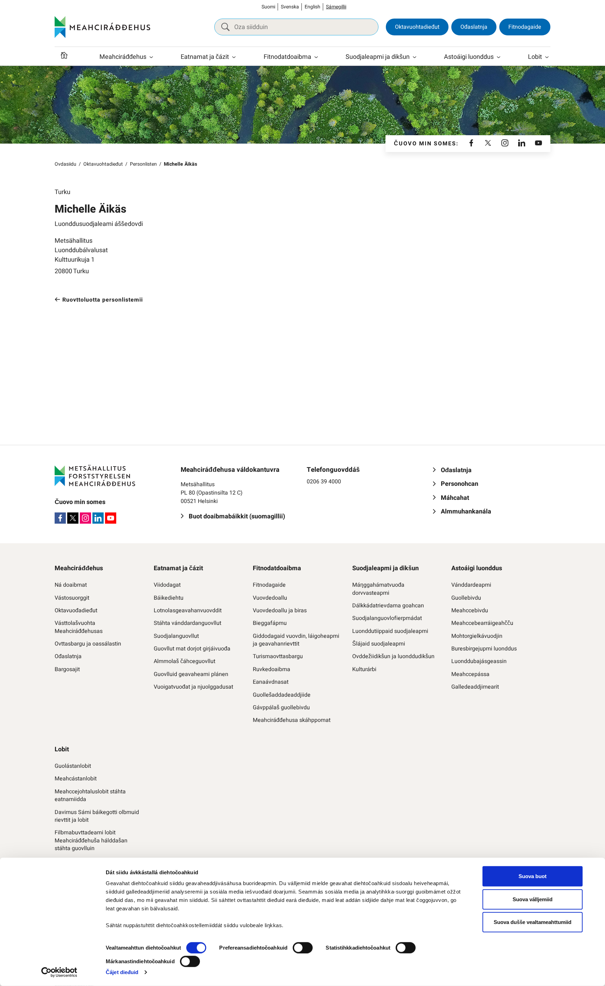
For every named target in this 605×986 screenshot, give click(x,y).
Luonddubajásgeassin (479, 661)
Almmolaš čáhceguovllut (184, 661)
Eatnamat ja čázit (205, 57)
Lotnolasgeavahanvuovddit (188, 610)
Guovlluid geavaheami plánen (191, 674)
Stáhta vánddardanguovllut (187, 623)
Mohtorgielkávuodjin (476, 636)
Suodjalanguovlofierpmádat (387, 618)
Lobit (535, 57)
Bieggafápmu (270, 623)
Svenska (290, 7)
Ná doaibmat (71, 585)
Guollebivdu (466, 598)
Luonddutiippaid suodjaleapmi (390, 631)
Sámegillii (336, 7)
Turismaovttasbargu (278, 656)
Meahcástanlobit (76, 778)
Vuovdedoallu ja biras (280, 610)
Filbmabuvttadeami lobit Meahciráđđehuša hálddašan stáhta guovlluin (91, 840)
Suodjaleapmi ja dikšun (378, 57)
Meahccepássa (470, 674)
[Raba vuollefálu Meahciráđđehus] (151, 57)
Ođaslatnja (473, 27)
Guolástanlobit (73, 766)
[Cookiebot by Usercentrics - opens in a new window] (59, 972)
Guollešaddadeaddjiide (282, 695)
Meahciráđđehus (122, 57)
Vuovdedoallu (270, 598)
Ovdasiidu (65, 164)
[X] (488, 143)
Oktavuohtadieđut (417, 27)
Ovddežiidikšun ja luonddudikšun (393, 656)
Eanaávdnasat (270, 682)
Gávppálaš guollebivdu (281, 707)
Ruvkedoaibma (271, 669)
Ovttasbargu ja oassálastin (88, 644)
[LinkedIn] (521, 143)
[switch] (303, 947)
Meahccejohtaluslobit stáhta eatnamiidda (90, 796)
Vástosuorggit (72, 598)
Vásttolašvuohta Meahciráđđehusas (79, 627)
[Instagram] (504, 143)
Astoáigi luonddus (469, 57)
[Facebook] (471, 143)
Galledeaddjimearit (475, 687)
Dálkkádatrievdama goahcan (388, 605)
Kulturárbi (364, 669)
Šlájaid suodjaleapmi (378, 644)
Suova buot (533, 876)
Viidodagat (167, 585)
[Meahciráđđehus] (102, 27)
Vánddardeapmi (471, 585)
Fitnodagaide (524, 27)
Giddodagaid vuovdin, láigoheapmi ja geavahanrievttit (296, 640)
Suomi (268, 7)
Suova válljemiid (532, 899)
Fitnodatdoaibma (287, 57)
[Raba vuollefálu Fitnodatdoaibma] (316, 57)
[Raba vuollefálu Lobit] (546, 57)
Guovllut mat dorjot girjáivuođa (192, 649)
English (312, 7)
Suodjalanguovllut (176, 636)
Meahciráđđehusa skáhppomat (292, 720)
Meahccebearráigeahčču (482, 623)
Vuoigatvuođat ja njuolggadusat (193, 687)
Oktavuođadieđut (76, 610)
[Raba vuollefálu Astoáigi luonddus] (498, 57)
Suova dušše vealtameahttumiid (532, 922)
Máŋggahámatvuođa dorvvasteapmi (378, 589)
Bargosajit (67, 669)
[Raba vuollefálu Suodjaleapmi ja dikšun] (414, 57)
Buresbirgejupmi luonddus (484, 649)
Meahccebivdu (469, 610)
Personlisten (143, 164)
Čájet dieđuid (122, 972)
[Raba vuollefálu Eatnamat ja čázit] (233, 57)
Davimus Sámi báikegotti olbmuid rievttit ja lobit (97, 816)
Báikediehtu (168, 598)
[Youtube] (538, 143)
